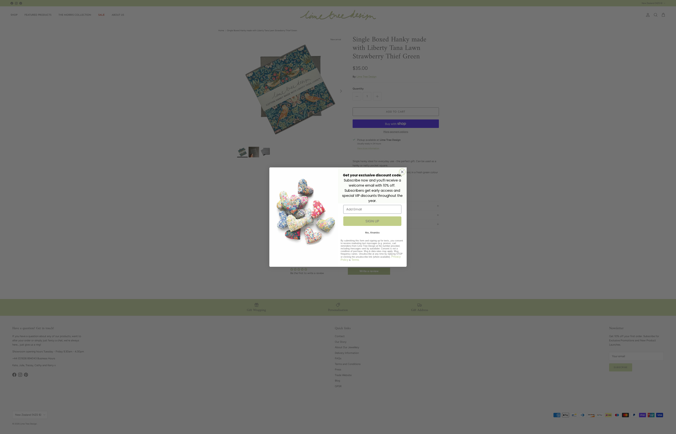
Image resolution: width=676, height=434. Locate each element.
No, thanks (372, 232)
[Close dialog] (402, 172)
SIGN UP (372, 221)
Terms (355, 259)
